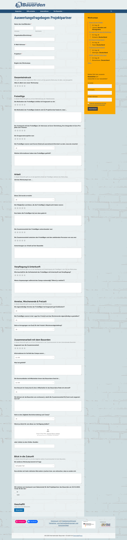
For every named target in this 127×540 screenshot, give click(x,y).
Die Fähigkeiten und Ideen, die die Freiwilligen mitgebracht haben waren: (38, 205)
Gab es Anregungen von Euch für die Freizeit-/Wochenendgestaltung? (38, 325)
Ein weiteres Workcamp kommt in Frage (27, 462)
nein (18, 495)
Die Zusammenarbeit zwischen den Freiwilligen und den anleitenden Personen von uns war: (45, 237)
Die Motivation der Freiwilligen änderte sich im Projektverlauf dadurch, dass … (40, 110)
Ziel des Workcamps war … (23, 180)
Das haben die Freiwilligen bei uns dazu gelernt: (30, 213)
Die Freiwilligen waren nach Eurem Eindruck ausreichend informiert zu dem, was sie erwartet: (46, 144)
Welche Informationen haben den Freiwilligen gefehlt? (32, 153)
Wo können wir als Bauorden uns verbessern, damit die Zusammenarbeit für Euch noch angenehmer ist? (47, 398)
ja (17, 492)
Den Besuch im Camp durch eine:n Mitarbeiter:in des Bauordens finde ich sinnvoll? (42, 388)
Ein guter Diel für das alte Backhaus (100, 32)
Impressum (54, 521)
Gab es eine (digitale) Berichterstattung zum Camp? (32, 415)
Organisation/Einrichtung (23, 35)
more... (90, 63)
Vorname (16, 31)
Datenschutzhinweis (69, 521)
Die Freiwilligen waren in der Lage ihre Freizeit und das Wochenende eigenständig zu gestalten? (46, 316)
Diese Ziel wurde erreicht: (23, 195)
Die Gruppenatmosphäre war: (24, 136)
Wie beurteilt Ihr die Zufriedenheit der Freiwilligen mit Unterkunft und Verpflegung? (42, 272)
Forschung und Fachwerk (97, 47)
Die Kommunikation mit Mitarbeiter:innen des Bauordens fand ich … (37, 378)
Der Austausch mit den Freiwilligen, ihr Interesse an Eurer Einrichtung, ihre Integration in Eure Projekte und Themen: (47, 126)
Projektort (18, 54)
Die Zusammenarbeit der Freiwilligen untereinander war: (33, 229)
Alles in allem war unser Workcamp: (26, 83)
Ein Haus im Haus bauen (97, 40)
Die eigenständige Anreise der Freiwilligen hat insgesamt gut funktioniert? (39, 307)
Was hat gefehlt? (20, 362)
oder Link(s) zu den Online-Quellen (26, 442)
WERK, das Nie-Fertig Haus (97, 55)
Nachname (38, 31)
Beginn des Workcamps (22, 63)
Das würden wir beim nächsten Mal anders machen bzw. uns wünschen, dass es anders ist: (45, 471)
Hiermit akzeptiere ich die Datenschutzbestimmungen (97, 104)
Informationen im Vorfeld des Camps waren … (29, 353)
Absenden (19, 510)
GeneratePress (77, 535)
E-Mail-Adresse (20, 44)
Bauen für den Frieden (96, 22)
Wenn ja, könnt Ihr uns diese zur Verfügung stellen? (31, 424)
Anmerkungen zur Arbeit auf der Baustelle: (28, 246)
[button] (111, 11)
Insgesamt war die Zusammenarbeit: (26, 345)
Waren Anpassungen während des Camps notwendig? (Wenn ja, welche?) (39, 280)
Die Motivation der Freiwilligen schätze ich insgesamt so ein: (34, 101)
